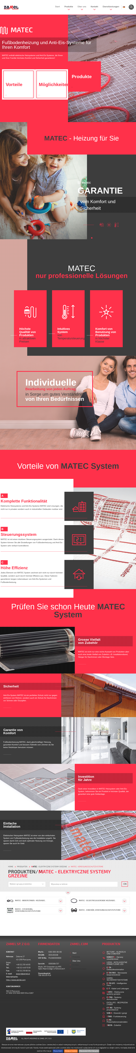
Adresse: (10, 957)
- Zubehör (114, 1025)
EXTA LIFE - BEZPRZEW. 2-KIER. (117, 1003)
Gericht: (41, 964)
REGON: (41, 955)
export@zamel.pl (23, 974)
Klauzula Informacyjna (89, 1051)
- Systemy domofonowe (114, 998)
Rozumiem (58, 1051)
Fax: (8, 971)
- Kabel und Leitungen (118, 988)
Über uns (82, 6)
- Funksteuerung (116, 1016)
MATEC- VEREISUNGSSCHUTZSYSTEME (87, 867)
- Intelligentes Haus (117, 984)
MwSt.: (41, 952)
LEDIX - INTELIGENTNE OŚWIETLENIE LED (117, 963)
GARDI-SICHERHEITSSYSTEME (117, 979)
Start (57, 6)
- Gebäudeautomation (115, 968)
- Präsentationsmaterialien (117, 1021)
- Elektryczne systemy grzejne (49, 867)
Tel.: (8, 965)
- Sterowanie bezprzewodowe (117, 974)
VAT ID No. (42, 958)
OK (125, 884)
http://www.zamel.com (16, 980)
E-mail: (9, 974)
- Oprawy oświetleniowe (115, 958)
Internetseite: (11, 977)
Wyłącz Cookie (71, 1051)
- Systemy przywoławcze (114, 1009)
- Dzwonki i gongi (117, 1013)
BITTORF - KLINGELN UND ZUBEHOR (116, 953)
